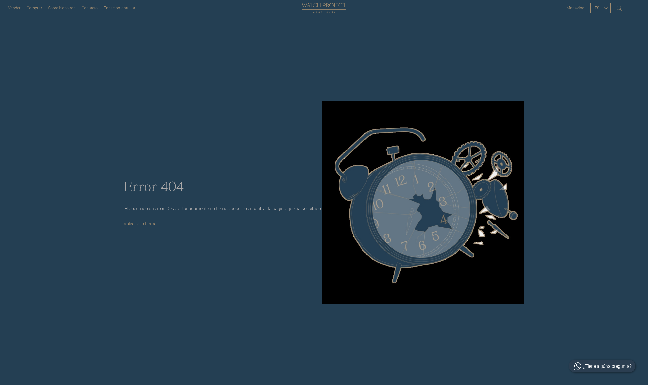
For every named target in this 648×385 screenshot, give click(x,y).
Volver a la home (140, 223)
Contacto (90, 8)
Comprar (34, 8)
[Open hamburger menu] (634, 8)
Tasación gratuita (119, 8)
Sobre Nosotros (61, 8)
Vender (14, 8)
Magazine (575, 8)
